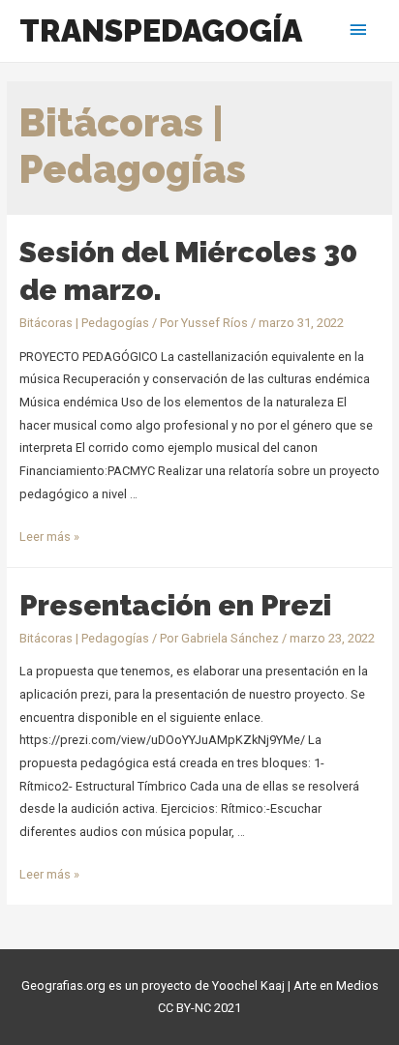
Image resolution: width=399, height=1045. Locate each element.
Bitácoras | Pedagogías (84, 322)
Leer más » (49, 536)
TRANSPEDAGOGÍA (160, 30)
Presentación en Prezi (175, 605)
